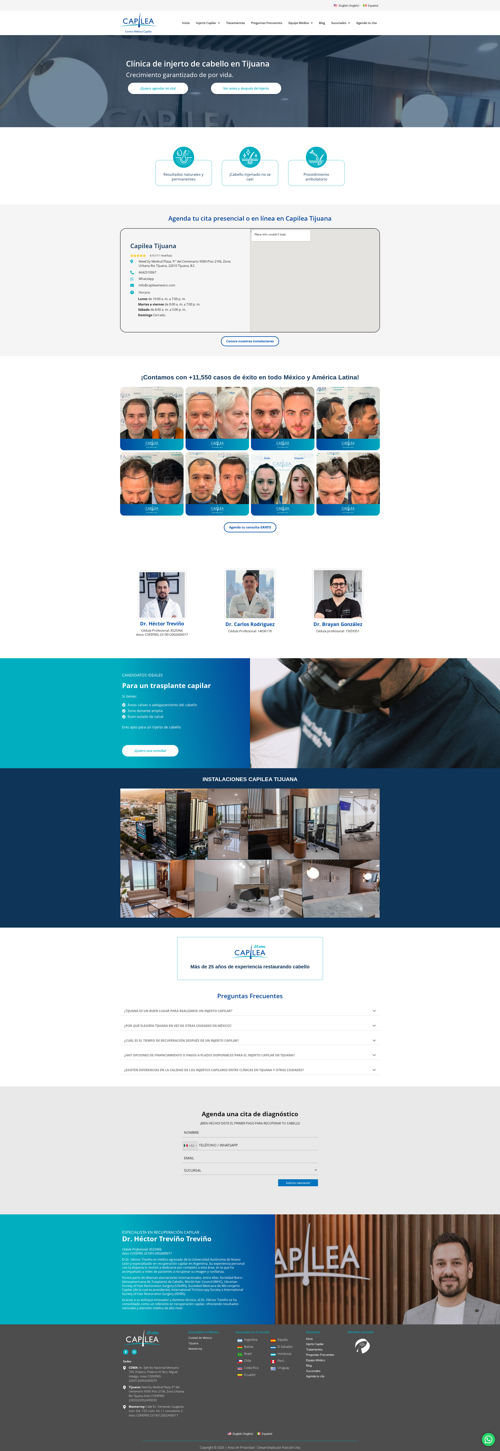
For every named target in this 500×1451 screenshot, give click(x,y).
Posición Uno (291, 1447)
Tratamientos (235, 23)
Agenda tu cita (366, 23)
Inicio (186, 23)
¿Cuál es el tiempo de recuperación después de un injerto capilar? (181, 1041)
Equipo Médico (298, 23)
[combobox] (190, 1145)
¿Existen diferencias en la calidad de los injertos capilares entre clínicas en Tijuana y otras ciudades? (214, 1070)
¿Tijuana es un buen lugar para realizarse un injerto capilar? (178, 1011)
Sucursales (338, 23)
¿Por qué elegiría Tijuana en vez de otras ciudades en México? (177, 1026)
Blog (322, 23)
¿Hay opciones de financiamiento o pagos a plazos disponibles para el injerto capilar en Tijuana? (209, 1055)
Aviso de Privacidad (241, 1447)
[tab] (250, 1009)
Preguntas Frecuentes (266, 23)
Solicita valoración (298, 1183)
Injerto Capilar (206, 23)
